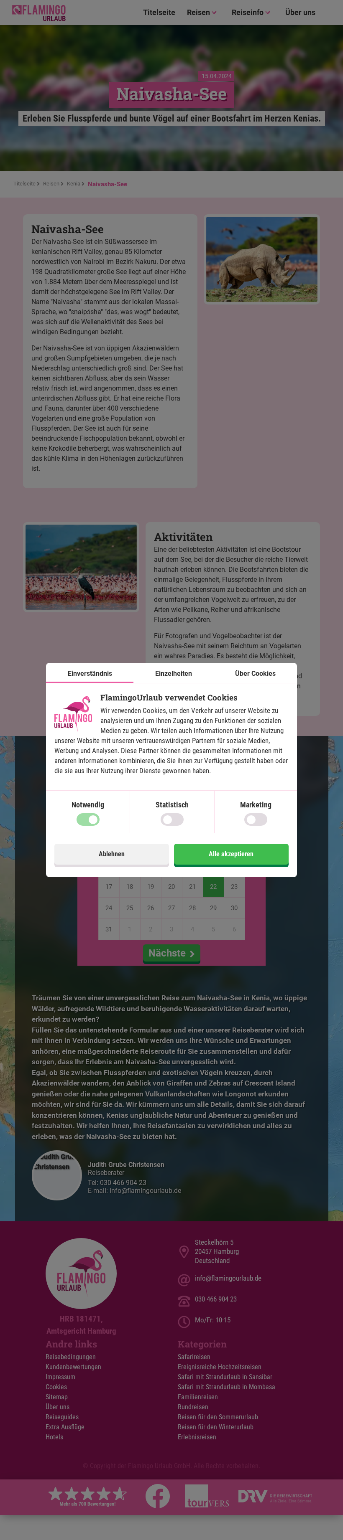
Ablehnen (112, 854)
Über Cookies (255, 673)
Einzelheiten (173, 673)
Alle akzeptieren (231, 854)
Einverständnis (90, 673)
